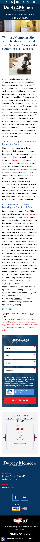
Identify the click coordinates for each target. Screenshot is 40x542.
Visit (23, 2)
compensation (30, 322)
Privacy (17, 393)
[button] (5, 437)
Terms (21, 393)
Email (18, 2)
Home (6, 2)
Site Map (10, 538)
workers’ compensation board (25, 169)
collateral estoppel (17, 160)
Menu (33, 2)
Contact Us (29, 538)
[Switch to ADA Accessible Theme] (3, 539)
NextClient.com (19, 530)
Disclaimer (19, 538)
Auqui (8, 319)
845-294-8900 (20, 17)
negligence (6, 325)
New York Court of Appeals (21, 325)
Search (28, 2)
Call (11, 2)
